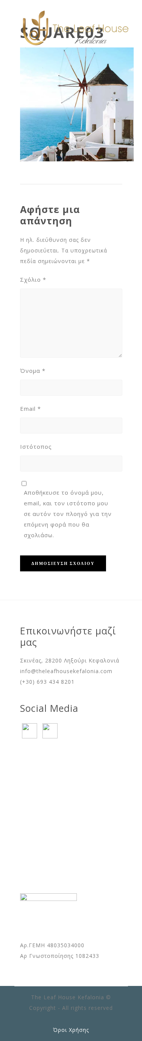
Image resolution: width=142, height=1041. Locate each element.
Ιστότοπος (36, 446)
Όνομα (32, 370)
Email (30, 408)
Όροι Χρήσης (71, 1029)
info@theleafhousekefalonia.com (66, 671)
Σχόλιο (33, 279)
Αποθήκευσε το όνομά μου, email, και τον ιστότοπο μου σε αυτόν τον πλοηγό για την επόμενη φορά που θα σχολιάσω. (68, 514)
